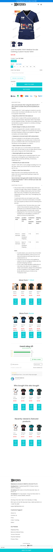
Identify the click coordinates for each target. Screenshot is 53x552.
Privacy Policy (14, 539)
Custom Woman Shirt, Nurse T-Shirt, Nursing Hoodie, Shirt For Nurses (39, 325)
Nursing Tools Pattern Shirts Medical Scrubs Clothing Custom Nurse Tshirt (39, 398)
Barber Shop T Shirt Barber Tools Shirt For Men (15, 292)
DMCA (12, 522)
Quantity (13, 81)
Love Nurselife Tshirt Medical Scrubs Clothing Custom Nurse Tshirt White (15, 398)
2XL (23, 66)
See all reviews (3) (26, 348)
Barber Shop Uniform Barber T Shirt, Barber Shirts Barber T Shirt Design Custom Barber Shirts (31, 292)
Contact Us (14, 515)
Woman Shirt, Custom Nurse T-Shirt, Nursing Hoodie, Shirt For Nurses (15, 325)
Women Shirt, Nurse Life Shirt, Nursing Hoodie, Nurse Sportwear (23, 325)
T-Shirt (31, 280)
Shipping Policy (15, 530)
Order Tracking (15, 520)
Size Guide (18, 64)
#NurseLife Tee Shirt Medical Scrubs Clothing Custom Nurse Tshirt (23, 398)
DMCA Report (23, 545)
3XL (27, 66)
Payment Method (15, 537)
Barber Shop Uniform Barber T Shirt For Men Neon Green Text (23, 292)
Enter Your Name (15, 70)
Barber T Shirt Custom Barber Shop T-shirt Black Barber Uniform (39, 292)
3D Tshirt (21, 58)
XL (20, 66)
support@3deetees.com (17, 506)
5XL (34, 66)
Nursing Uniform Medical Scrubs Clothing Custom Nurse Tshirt (31, 398)
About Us (13, 513)
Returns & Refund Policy (17, 532)
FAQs (12, 518)
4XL (30, 66)
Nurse (31, 313)
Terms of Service (15, 534)
